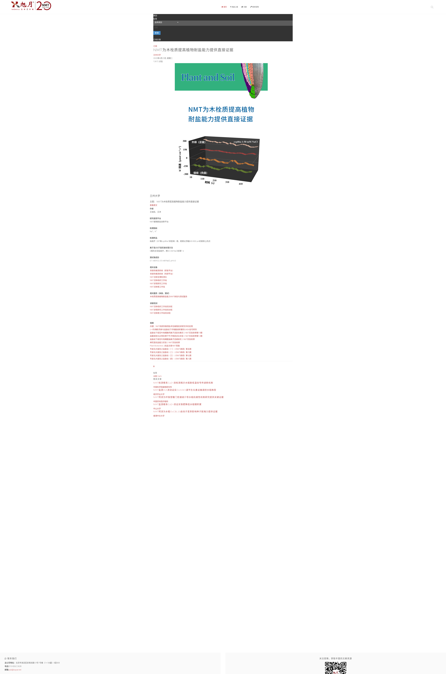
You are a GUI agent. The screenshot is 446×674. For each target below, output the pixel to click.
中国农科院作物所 (160, 401)
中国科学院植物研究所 (162, 387)
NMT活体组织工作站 (158, 280)
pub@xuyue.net (15, 670)
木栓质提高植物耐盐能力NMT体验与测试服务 (168, 296)
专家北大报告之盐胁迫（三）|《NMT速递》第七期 (170, 355)
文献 (245, 7)
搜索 (157, 33)
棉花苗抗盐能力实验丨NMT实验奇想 (165, 342)
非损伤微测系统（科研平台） (162, 274)
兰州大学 (157, 55)
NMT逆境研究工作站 (158, 283)
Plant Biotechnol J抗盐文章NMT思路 (165, 346)
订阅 (155, 46)
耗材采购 (255, 7)
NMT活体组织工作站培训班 (161, 306)
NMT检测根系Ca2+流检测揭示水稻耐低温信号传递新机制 (183, 383)
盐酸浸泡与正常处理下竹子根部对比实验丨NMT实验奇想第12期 (176, 336)
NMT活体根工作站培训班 (160, 313)
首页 (225, 7)
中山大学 (157, 409)
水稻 (155, 376)
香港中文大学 (158, 416)
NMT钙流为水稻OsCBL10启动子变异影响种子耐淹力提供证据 (185, 412)
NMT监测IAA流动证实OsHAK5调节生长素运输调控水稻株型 (184, 390)
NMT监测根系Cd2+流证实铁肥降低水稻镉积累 (177, 404)
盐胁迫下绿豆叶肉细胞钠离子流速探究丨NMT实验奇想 (172, 339)
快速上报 (234, 7)
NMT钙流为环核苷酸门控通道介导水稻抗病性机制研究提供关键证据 (188, 397)
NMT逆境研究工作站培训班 (161, 310)
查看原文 (153, 205)
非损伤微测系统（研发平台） (162, 270)
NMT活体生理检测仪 (158, 277)
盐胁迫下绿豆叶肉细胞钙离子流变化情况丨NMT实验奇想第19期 (176, 333)
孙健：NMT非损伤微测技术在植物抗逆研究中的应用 (171, 326)
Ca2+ (159, 376)
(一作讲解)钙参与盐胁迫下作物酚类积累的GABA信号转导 (173, 329)
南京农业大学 (158, 394)
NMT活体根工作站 (157, 287)
